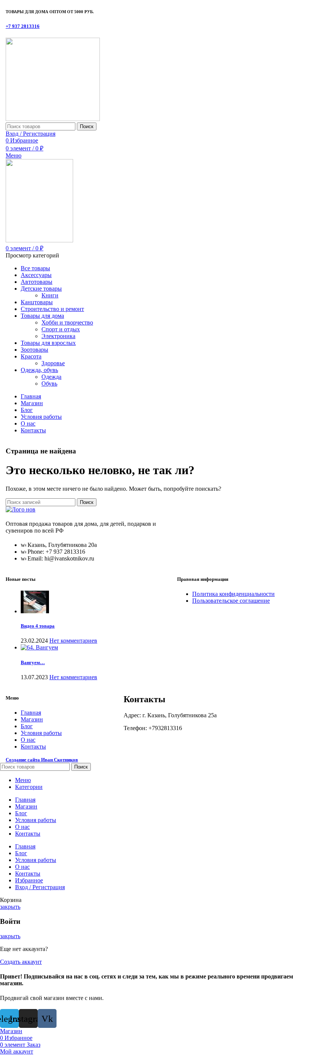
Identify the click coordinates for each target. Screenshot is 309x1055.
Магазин (32, 719)
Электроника (58, 336)
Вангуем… (33, 662)
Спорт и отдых (60, 329)
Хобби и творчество (67, 322)
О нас (28, 740)
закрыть (10, 906)
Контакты (33, 746)
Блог (27, 726)
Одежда (51, 377)
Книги (49, 295)
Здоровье (53, 363)
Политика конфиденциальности (233, 594)
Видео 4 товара (38, 626)
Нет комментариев (73, 640)
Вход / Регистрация (40, 887)
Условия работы (41, 733)
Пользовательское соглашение (231, 600)
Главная (31, 712)
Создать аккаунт (21, 962)
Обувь (49, 383)
